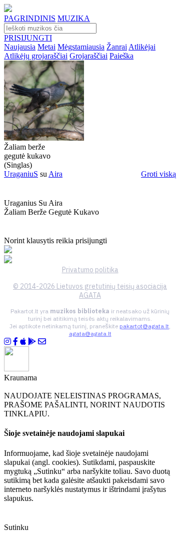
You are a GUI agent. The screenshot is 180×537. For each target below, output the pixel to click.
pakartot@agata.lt (144, 326)
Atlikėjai (142, 47)
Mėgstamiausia (81, 47)
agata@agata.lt (90, 333)
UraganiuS (21, 174)
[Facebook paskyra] (15, 341)
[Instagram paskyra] (7, 341)
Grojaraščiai (89, 56)
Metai (47, 47)
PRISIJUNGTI (28, 38)
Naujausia (20, 47)
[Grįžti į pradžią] (8, 9)
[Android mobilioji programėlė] (32, 341)
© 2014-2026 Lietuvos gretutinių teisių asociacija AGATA (90, 291)
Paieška (122, 56)
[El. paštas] (42, 341)
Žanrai (116, 47)
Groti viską (158, 174)
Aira (55, 174)
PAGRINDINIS (30, 18)
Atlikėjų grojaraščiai (36, 56)
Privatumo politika (90, 269)
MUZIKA (74, 18)
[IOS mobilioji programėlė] (23, 341)
